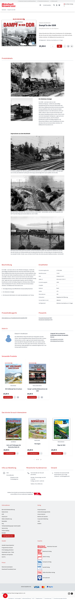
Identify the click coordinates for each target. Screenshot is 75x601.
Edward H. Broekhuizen (44, 22)
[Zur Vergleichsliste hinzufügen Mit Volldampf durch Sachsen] (18, 397)
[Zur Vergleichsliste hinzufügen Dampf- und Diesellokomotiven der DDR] (42, 397)
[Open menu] (40, 5)
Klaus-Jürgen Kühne (37, 385)
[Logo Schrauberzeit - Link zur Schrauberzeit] (40, 577)
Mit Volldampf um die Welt (56, 339)
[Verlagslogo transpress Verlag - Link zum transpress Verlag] (40, 562)
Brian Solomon (61, 441)
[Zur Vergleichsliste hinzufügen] (68, 46)
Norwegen (37, 444)
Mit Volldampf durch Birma (57, 341)
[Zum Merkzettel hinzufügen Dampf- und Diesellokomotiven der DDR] (38, 397)
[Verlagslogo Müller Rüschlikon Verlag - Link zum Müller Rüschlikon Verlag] (40, 572)
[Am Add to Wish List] (17, 453)
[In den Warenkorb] (59, 46)
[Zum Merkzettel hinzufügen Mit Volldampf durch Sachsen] (14, 397)
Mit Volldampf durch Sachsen (13, 389)
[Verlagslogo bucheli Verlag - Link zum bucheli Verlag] (40, 567)
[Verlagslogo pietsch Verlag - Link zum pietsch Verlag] (40, 556)
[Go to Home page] (9, 5)
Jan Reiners (13, 441)
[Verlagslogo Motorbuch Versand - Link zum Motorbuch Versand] (42, 546)
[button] (19, 33)
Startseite (4, 9)
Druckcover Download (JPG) (46, 319)
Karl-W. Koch (37, 440)
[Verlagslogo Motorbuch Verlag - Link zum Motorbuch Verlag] (40, 551)
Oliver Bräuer (13, 385)
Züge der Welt (61, 445)
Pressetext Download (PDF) (45, 318)
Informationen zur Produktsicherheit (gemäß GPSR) (14, 318)
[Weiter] (41, 459)
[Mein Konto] (57, 5)
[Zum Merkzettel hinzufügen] (64, 46)
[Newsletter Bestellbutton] (37, 494)
